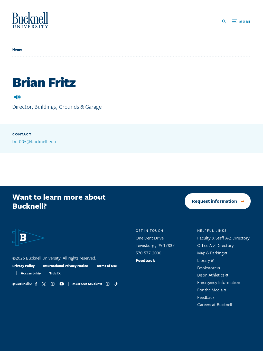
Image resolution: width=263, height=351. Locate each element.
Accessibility (31, 273)
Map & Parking (210, 253)
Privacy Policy (23, 265)
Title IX (55, 273)
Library (204, 260)
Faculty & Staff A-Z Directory (223, 238)
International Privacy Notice (65, 265)
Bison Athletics (211, 275)
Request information (214, 201)
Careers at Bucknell (214, 304)
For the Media (210, 290)
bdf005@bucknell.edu (34, 141)
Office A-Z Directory (215, 245)
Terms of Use (106, 265)
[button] (17, 97)
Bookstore (207, 267)
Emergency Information (218, 282)
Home (17, 49)
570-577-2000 (148, 253)
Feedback (145, 260)
